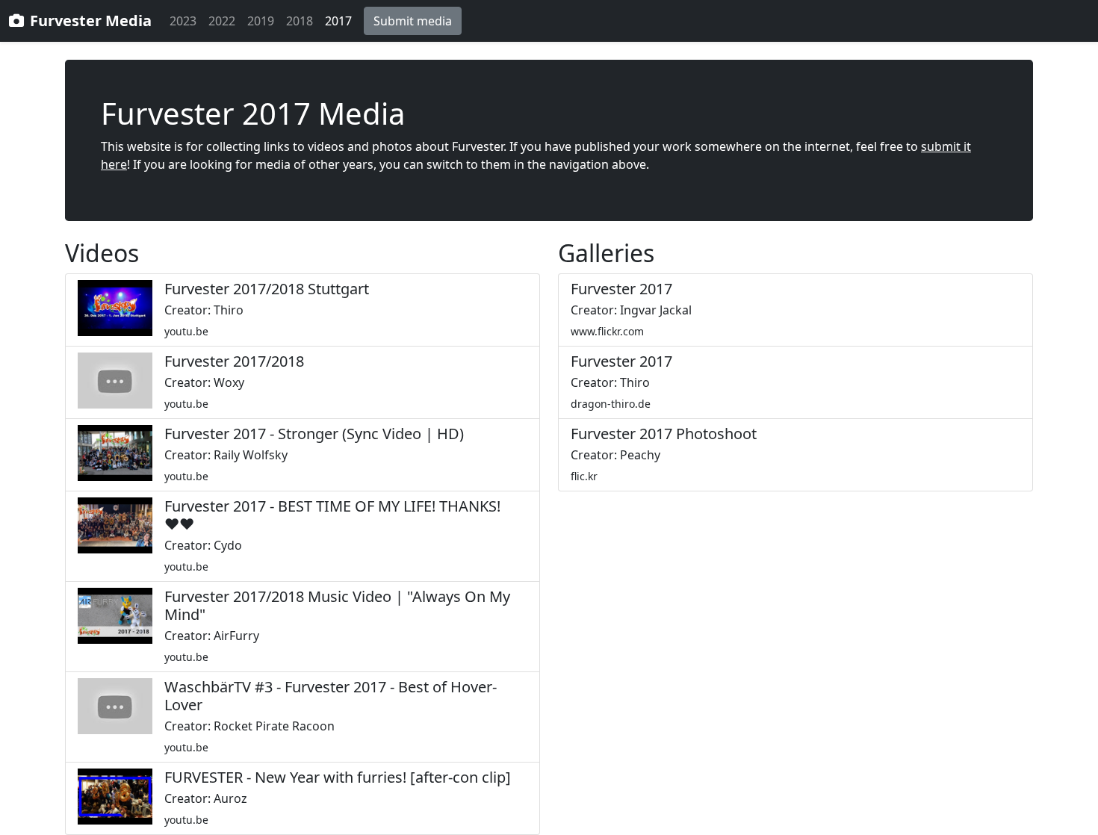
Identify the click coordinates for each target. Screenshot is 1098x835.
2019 (260, 21)
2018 (299, 21)
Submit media (412, 21)
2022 (221, 21)
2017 (338, 21)
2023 (183, 21)
